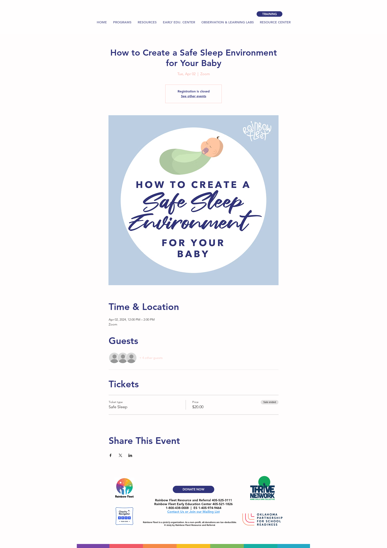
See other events (193, 96)
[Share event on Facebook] (110, 455)
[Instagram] (182, 519)
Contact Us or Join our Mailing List (193, 512)
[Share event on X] (120, 455)
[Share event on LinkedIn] (130, 455)
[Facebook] (190, 519)
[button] (147, 22)
